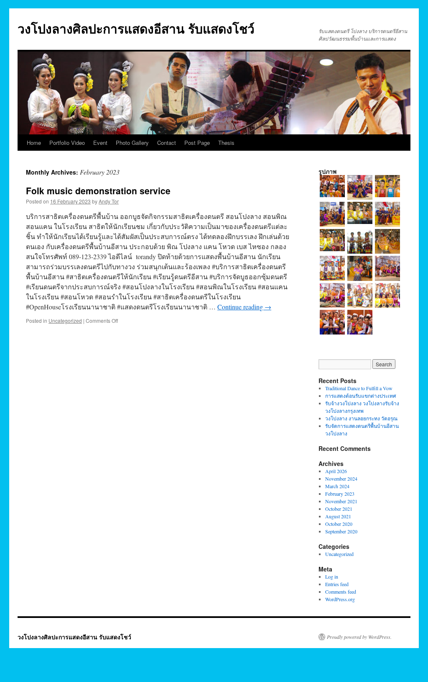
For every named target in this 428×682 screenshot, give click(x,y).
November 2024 (341, 478)
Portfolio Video (67, 143)
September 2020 (341, 531)
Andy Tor (109, 201)
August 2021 (338, 516)
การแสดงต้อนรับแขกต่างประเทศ (360, 395)
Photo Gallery (132, 143)
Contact (166, 143)
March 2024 (337, 486)
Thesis (226, 143)
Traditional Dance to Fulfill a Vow (358, 388)
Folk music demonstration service (98, 190)
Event (100, 143)
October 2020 (338, 523)
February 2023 (339, 493)
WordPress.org (340, 599)
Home (34, 143)
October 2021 (338, 508)
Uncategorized (65, 320)
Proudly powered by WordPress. (359, 636)
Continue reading (244, 306)
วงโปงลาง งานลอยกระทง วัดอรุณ (361, 418)
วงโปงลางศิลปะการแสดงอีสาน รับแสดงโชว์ (136, 28)
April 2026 (336, 471)
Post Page (197, 143)
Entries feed (337, 584)
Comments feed (340, 591)
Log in (331, 576)
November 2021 (341, 501)
